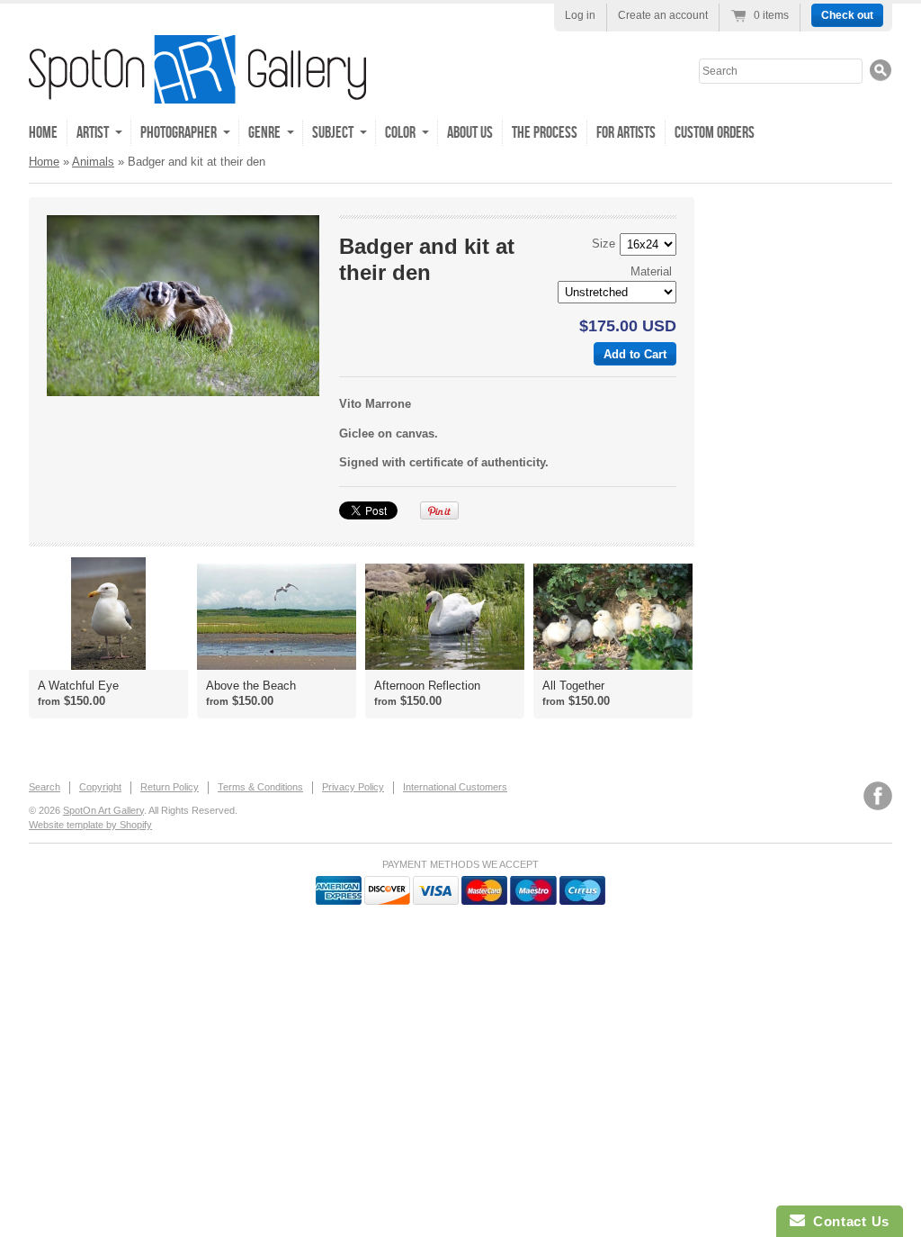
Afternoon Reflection (427, 685)
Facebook (877, 795)
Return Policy (169, 786)
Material (651, 271)
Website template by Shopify (90, 824)
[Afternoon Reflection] (444, 617)
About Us (470, 132)
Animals (93, 161)
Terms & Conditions (260, 786)
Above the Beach (251, 685)
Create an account (663, 15)
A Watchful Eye (78, 685)
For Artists (626, 132)
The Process (544, 132)
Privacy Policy (353, 786)
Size (603, 243)
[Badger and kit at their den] (183, 305)
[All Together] (613, 617)
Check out (847, 15)
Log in (580, 15)
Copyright (100, 786)
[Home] (197, 90)
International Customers (455, 786)
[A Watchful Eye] (108, 613)
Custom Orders (715, 132)
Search (44, 786)
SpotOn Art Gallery (103, 810)
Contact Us (847, 1221)
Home (43, 132)
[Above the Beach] (276, 617)
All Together (573, 685)
